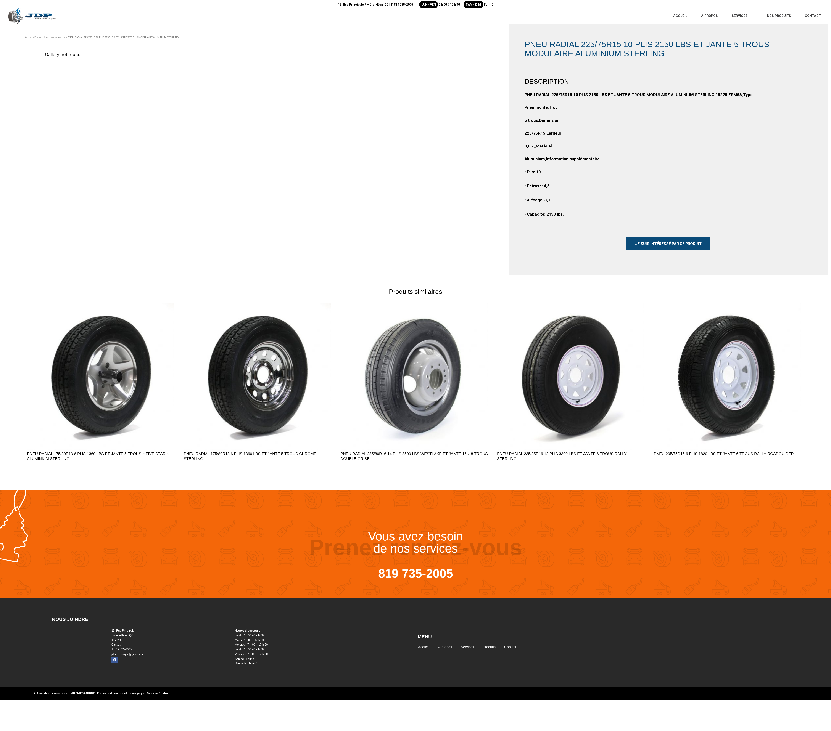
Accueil (28, 37)
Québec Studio (157, 693)
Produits (489, 647)
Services (467, 647)
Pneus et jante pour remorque (50, 37)
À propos (445, 647)
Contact (510, 647)
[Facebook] (114, 660)
